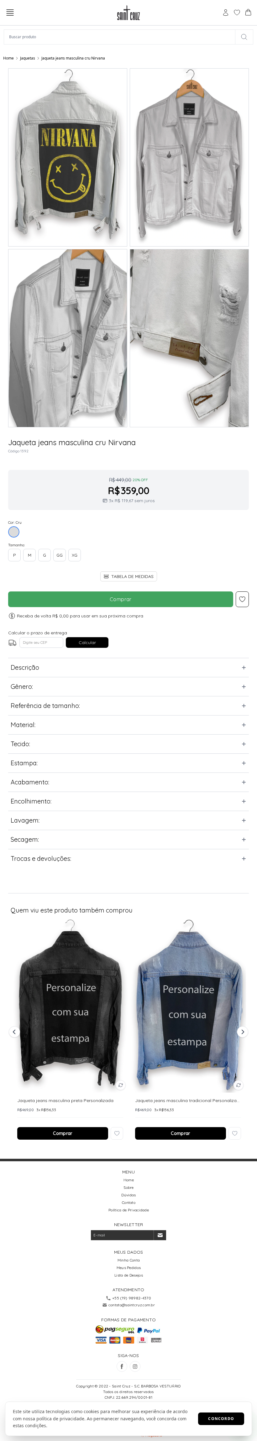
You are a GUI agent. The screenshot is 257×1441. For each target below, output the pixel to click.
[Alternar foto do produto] (121, 1085)
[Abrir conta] (225, 12)
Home (8, 58)
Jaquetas (27, 58)
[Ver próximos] (241, 1032)
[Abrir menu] (10, 13)
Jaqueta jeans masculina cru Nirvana (73, 58)
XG (74, 555)
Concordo (221, 1418)
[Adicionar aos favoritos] (117, 1133)
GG (59, 555)
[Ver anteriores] (15, 1032)
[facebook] (122, 1366)
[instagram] (135, 1366)
